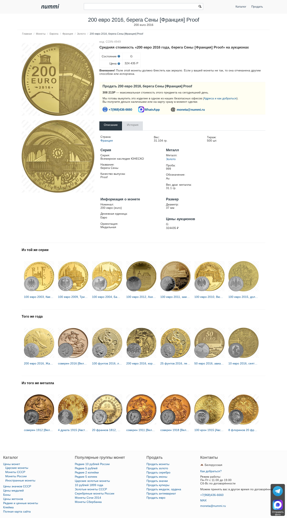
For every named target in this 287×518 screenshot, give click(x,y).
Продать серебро (158, 472)
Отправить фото (278, 513)
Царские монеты (16, 467)
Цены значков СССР (17, 486)
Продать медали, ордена (163, 489)
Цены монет (11, 464)
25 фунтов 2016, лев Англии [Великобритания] (175, 363)
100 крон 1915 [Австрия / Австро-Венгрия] (209, 430)
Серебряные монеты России (94, 493)
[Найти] (200, 7)
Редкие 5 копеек (86, 476)
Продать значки (157, 481)
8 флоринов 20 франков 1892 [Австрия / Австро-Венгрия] (243, 430)
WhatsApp (152, 109)
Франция (67, 33)
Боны (7, 494)
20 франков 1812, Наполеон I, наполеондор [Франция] (107, 430)
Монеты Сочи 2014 (88, 497)
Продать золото (157, 468)
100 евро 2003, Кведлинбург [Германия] (39, 296)
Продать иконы (156, 476)
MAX (203, 500)
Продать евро (155, 497)
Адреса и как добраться (220, 98)
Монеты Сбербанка (88, 502)
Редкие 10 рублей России (92, 464)
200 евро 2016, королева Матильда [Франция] (141, 363)
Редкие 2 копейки (87, 472)
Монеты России (16, 476)
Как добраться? (211, 471)
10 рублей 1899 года (89, 485)
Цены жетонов (13, 499)
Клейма (8, 507)
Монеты (41, 33)
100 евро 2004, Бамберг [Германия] (107, 296)
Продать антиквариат (161, 493)
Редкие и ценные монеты (20, 503)
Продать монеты (157, 464)
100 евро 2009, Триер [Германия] (73, 296)
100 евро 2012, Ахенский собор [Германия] (141, 296)
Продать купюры (157, 485)
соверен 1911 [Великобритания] (141, 430)
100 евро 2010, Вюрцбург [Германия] (209, 296)
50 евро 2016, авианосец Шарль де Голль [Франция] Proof (209, 363)
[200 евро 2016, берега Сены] (58, 79)
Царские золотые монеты (92, 481)
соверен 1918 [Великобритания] (175, 430)
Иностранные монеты (20, 480)
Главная (27, 33)
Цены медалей (13, 490)
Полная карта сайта (17, 511)
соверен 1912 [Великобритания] (39, 430)
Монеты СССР (15, 472)
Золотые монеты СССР (91, 489)
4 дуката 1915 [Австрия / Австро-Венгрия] (73, 430)
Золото (81, 33)
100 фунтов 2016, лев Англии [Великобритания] (107, 363)
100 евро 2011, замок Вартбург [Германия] (175, 296)
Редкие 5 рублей (86, 468)
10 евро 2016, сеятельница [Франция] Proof (243, 363)
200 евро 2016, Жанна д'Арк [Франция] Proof (39, 363)
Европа (54, 33)
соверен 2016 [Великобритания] (73, 363)
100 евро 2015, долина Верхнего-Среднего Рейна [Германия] (243, 296)
